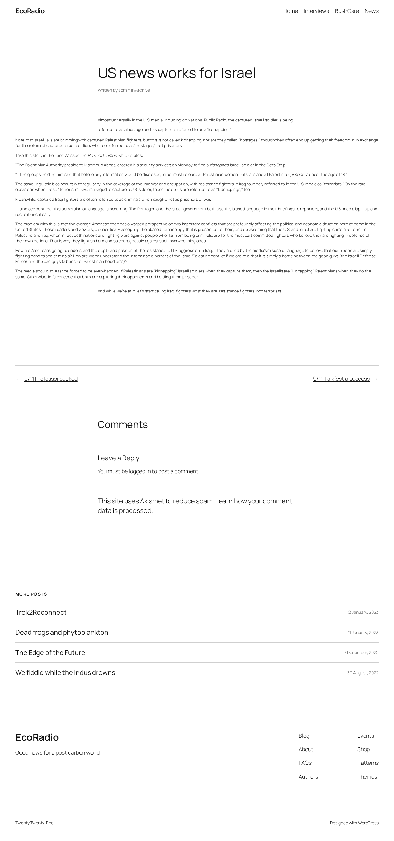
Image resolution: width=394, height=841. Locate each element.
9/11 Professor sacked (51, 378)
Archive (142, 90)
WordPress (368, 823)
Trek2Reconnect (41, 612)
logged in (140, 471)
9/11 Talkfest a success (341, 378)
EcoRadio (29, 10)
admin (124, 90)
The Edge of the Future (50, 652)
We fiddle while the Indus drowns (65, 672)
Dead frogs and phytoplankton (61, 632)
